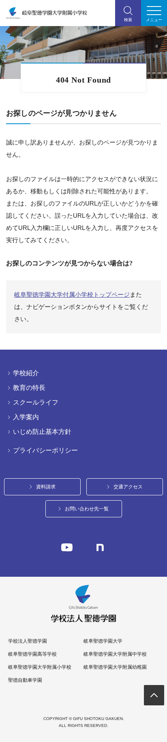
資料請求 (46, 487)
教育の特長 (29, 388)
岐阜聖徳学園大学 (103, 641)
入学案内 (26, 417)
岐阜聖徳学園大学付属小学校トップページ (72, 294)
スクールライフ (35, 402)
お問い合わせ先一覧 (87, 509)
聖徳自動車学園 (25, 680)
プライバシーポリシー (45, 450)
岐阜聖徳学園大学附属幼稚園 (115, 667)
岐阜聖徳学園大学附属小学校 (39, 667)
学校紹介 (26, 373)
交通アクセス (128, 487)
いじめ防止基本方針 (42, 432)
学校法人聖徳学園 (27, 641)
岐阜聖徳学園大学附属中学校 (115, 654)
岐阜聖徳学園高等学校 (32, 654)
